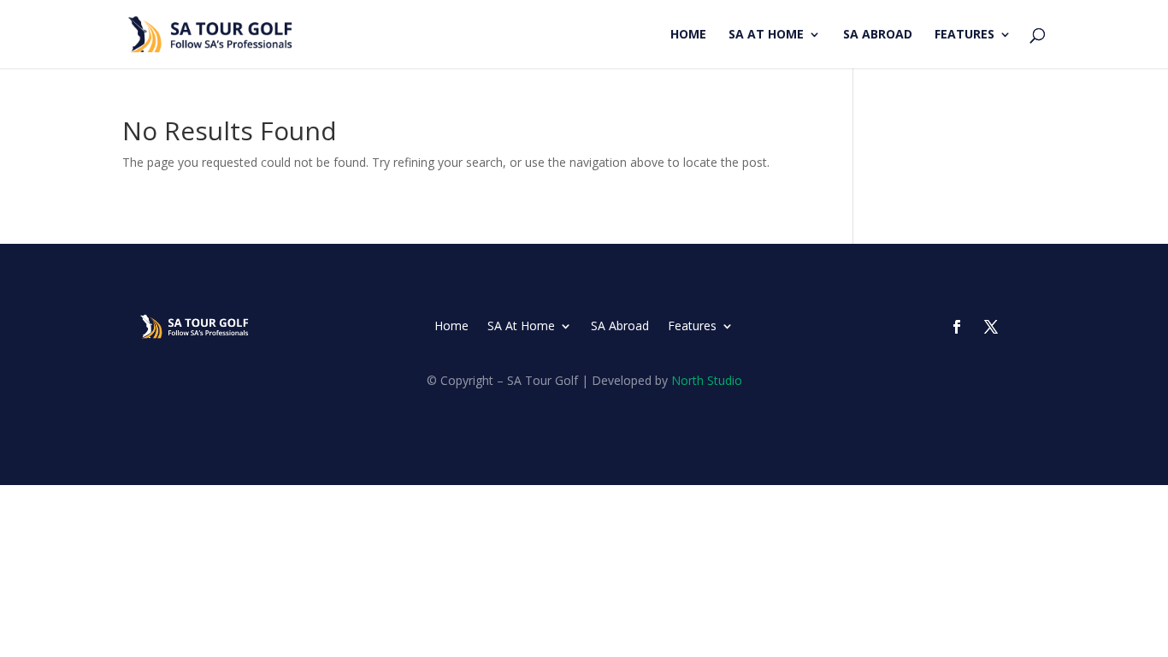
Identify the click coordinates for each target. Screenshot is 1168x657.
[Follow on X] (991, 326)
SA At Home (766, 35)
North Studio (706, 380)
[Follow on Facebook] (956, 326)
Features (964, 35)
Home (688, 35)
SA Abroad (877, 35)
